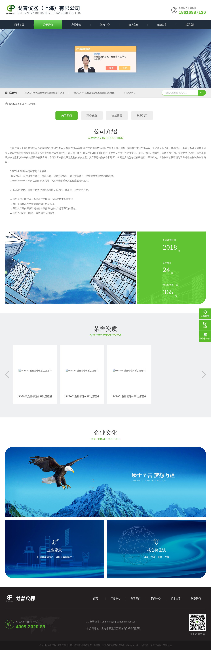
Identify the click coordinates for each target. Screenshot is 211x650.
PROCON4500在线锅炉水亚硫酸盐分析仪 (44, 92)
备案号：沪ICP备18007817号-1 (109, 645)
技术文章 (133, 24)
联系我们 (190, 24)
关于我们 (48, 24)
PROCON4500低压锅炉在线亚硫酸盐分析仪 (94, 92)
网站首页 (19, 24)
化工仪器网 (155, 645)
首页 (22, 103)
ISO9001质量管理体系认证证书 (35, 396)
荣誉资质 (92, 115)
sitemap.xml (132, 645)
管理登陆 (167, 645)
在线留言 (162, 24)
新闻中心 (105, 24)
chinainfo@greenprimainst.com (119, 621)
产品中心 (76, 24)
